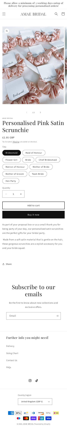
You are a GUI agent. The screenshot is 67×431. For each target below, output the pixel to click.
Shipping (16, 142)
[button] (3, 13)
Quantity (6, 188)
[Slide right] (40, 112)
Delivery (10, 346)
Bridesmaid (12, 152)
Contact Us (11, 360)
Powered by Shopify (42, 424)
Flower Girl (11, 159)
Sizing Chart (12, 353)
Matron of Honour (15, 166)
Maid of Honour (34, 152)
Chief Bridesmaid (48, 159)
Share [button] (9, 264)
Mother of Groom (15, 173)
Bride (28, 159)
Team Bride (38, 173)
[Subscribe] (57, 316)
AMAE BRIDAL (28, 424)
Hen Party (11, 181)
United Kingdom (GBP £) (32, 401)
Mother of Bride (41, 166)
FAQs (8, 367)
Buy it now (33, 214)
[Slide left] (26, 112)
